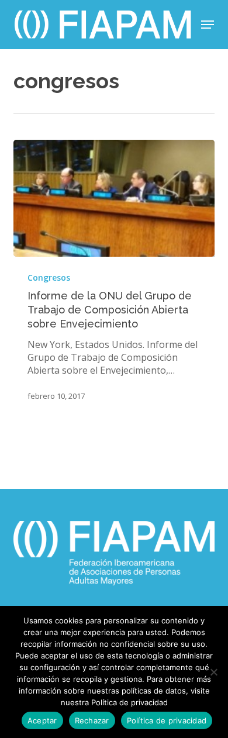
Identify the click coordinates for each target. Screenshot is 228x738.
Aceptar (42, 720)
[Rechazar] (213, 672)
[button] (207, 24)
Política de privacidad (167, 720)
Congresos (48, 277)
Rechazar (92, 720)
